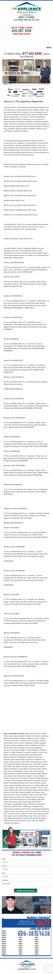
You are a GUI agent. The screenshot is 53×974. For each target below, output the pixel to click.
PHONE (4, 866)
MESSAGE (5, 880)
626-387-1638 (21, 30)
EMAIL (4, 873)
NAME (4, 859)
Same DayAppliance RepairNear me (40, 903)
